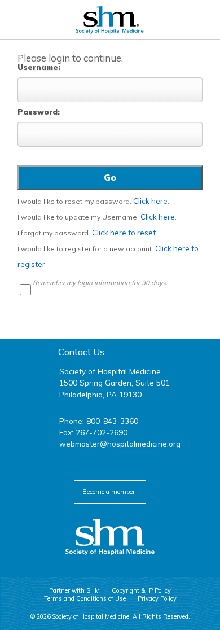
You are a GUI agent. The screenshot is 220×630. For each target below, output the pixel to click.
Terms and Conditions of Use (85, 598)
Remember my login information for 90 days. (100, 282)
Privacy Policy (157, 598)
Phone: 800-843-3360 (98, 421)
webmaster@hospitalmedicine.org (120, 443)
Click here (150, 200)
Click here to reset (124, 232)
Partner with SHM (74, 590)
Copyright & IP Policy (141, 590)
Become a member (108, 492)
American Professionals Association (110, 20)
